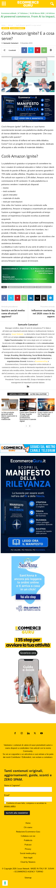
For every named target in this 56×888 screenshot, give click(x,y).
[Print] (44, 298)
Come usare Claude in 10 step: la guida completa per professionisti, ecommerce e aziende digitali (28, 416)
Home (3, 25)
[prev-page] (26, 425)
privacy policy (10, 806)
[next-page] (29, 425)
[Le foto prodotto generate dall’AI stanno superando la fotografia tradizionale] (9, 404)
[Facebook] (24, 50)
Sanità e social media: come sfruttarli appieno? (13, 313)
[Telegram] (50, 298)
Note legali (28, 858)
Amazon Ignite (29, 287)
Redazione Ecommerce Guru (28, 832)
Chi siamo (28, 827)
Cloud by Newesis (28, 862)
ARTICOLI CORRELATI (18, 394)
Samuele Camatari (10, 43)
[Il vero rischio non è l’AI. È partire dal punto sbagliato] (46, 404)
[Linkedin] (31, 298)
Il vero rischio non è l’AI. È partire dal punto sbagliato (45, 414)
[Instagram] (21, 733)
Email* (7, 795)
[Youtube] (41, 733)
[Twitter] (31, 50)
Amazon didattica (15, 287)
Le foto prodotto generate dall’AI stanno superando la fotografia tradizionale (9, 415)
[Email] (37, 298)
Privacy (28, 849)
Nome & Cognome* (12, 785)
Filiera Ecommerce (17, 28)
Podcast (28, 845)
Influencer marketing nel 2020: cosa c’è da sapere (43, 313)
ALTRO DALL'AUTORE (38, 394)
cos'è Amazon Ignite (43, 287)
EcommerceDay (41, 361)
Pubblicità (28, 840)
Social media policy (28, 853)
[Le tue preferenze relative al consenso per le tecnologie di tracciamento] (5, 883)
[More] (51, 50)
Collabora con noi (28, 836)
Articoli (10, 25)
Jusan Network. (17, 334)
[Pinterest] (37, 50)
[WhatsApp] (44, 50)
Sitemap (28, 878)
